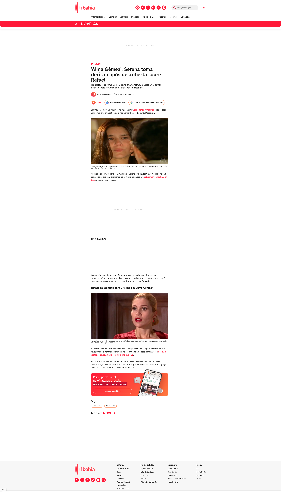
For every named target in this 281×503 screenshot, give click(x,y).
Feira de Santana (147, 472)
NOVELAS (89, 24)
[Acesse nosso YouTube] (153, 7)
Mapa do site (173, 482)
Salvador (124, 17)
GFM (198, 469)
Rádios (199, 465)
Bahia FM (200, 475)
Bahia (119, 472)
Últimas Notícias (98, 17)
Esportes (173, 17)
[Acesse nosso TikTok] (159, 7)
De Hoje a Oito (148, 17)
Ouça (99, 103)
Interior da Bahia (147, 465)
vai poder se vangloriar (143, 110)
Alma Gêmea (97, 406)
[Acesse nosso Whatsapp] (164, 7)
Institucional (172, 465)
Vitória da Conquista (148, 482)
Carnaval (113, 17)
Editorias (120, 465)
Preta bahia (121, 485)
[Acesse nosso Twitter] (148, 7)
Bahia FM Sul (201, 472)
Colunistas (185, 17)
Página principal (146, 469)
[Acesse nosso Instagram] (137, 7)
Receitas (162, 17)
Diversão (135, 17)
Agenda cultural (123, 482)
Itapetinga (144, 475)
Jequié (143, 479)
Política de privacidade (177, 479)
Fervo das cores (123, 488)
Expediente (172, 472)
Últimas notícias (123, 469)
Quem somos (173, 469)
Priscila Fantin (110, 406)
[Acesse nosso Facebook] (143, 7)
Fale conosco (173, 475)
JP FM (198, 479)
